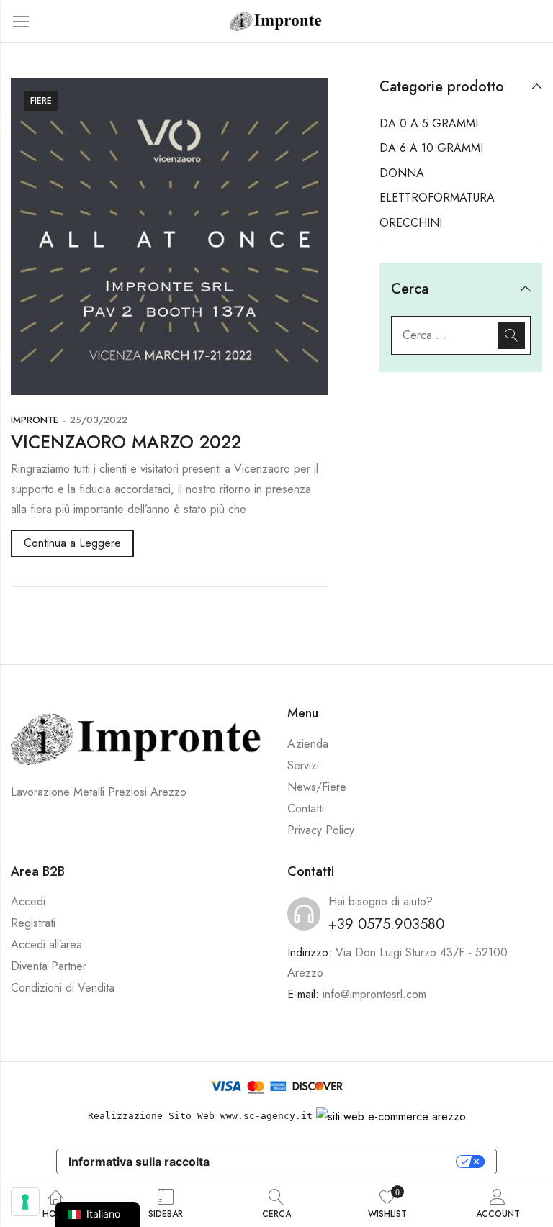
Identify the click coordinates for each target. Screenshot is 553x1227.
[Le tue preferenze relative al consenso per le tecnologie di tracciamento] (25, 1201)
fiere (41, 100)
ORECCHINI (410, 222)
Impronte (34, 420)
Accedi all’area (46, 944)
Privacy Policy (320, 830)
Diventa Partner (48, 966)
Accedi (28, 901)
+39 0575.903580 (386, 924)
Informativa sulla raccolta (139, 1161)
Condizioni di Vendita (62, 987)
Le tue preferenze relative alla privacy (339, 1161)
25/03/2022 (98, 420)
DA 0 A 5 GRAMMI (428, 123)
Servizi (303, 765)
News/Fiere (316, 787)
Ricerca (511, 335)
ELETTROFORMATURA (437, 197)
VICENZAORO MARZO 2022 (126, 442)
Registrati (33, 923)
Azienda (307, 743)
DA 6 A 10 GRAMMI (431, 148)
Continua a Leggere (72, 543)
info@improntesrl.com (374, 994)
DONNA (401, 173)
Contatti (305, 808)
